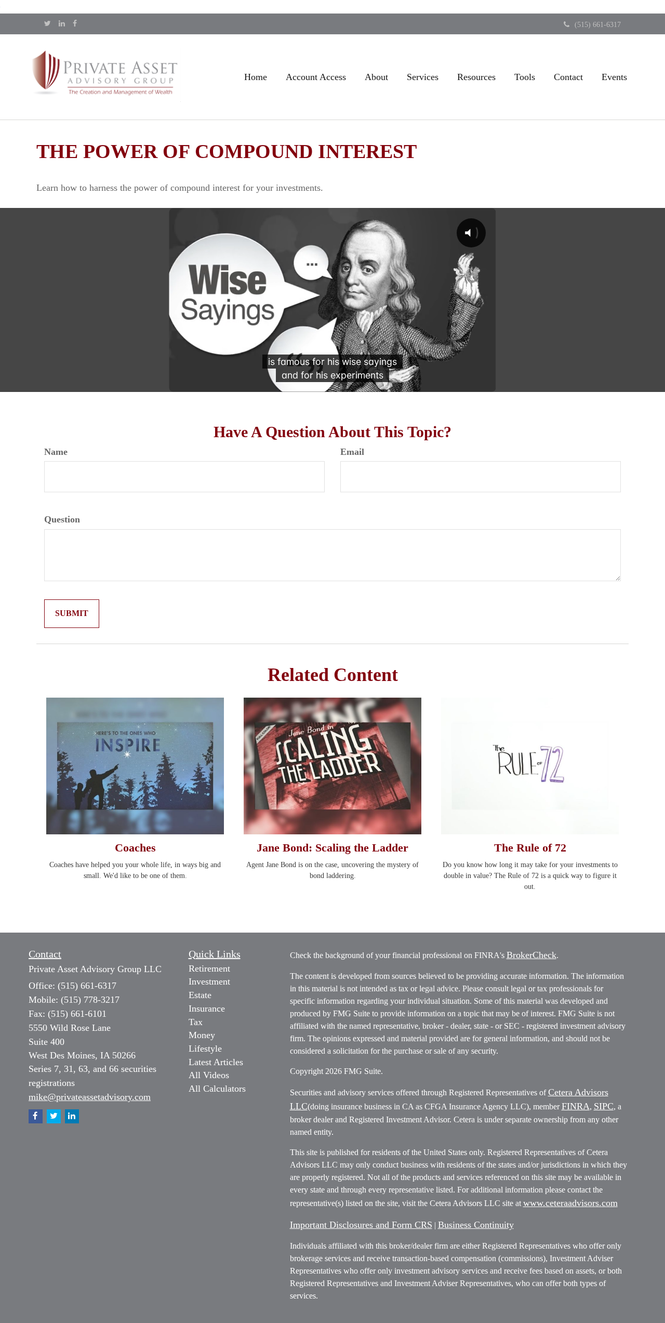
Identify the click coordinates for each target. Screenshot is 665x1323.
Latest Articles (216, 1062)
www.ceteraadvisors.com (570, 1203)
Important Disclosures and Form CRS (361, 1225)
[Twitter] (47, 24)
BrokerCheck (531, 955)
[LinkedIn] (62, 24)
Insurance (207, 1008)
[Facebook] (75, 24)
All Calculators (217, 1088)
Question (62, 519)
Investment (209, 981)
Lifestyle (205, 1048)
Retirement (209, 968)
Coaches (135, 847)
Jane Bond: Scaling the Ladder (332, 847)
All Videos (209, 1075)
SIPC (604, 1106)
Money (202, 1035)
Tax (196, 1022)
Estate (200, 995)
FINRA (576, 1106)
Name (56, 452)
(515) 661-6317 (598, 25)
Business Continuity (476, 1225)
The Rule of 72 (530, 847)
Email (352, 452)
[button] (315, 77)
